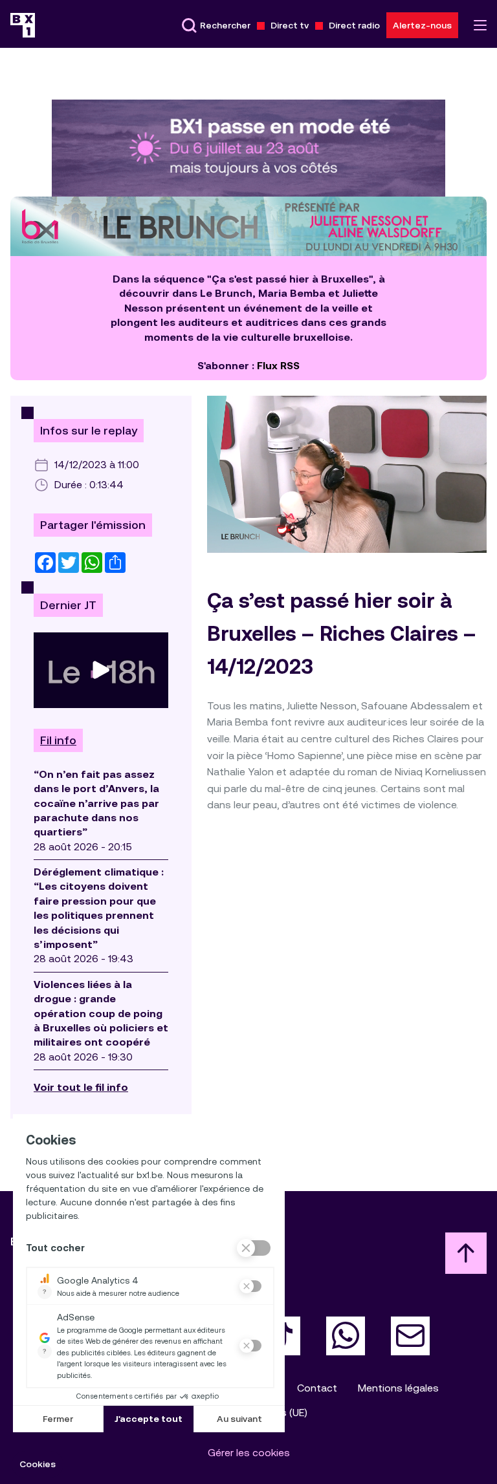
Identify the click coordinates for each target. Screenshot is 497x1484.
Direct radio (354, 25)
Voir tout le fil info (81, 1087)
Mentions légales (398, 1388)
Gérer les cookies (249, 1452)
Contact (317, 1388)
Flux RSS (278, 365)
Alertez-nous (422, 25)
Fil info (58, 740)
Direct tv (290, 25)
